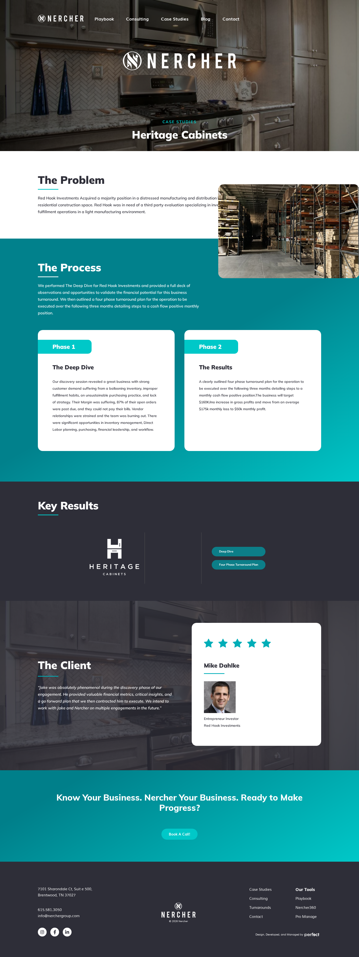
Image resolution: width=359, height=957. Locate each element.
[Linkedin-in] (67, 932)
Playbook (104, 19)
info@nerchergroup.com (59, 916)
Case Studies (175, 19)
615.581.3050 (50, 910)
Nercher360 (306, 907)
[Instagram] (42, 932)
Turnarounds (260, 907)
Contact (230, 19)
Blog (205, 19)
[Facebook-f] (54, 932)
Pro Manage (306, 916)
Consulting (137, 19)
